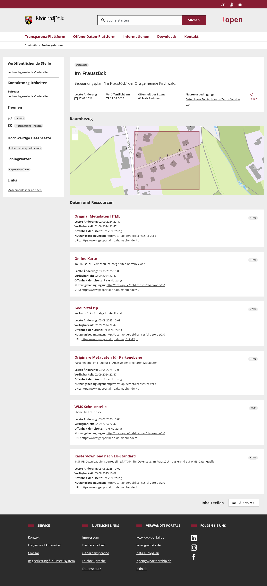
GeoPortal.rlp (86, 308)
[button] (75, 131)
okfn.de (141, 569)
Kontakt (191, 36)
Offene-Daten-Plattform (94, 36)
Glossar (33, 553)
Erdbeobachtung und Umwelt (25, 148)
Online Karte (85, 259)
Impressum (90, 537)
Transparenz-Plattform (45, 36)
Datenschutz (91, 569)
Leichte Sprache (94, 561)
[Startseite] (44, 19)
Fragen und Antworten (44, 545)
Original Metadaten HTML (97, 216)
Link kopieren (247, 502)
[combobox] (140, 20)
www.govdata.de (148, 545)
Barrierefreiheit (93, 545)
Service (43, 525)
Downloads (167, 36)
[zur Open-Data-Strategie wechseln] (232, 19)
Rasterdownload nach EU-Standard (105, 456)
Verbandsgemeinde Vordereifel (28, 96)
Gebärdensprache (95, 553)
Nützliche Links (105, 525)
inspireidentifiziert (19, 169)
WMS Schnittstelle (90, 407)
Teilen (253, 99)
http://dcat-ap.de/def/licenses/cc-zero (131, 236)
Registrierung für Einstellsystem (51, 561)
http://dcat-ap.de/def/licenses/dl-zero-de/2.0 (136, 285)
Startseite (31, 45)
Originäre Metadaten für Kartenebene (108, 357)
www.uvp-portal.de (150, 537)
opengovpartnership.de (153, 561)
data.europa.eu (147, 553)
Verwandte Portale (162, 525)
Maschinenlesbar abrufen (25, 190)
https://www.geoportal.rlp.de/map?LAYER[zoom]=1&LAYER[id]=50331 (126, 339)
